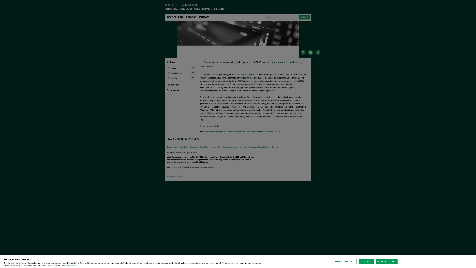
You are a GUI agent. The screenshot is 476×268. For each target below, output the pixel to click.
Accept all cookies (387, 261)
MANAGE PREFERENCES (345, 261)
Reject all (366, 261)
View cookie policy (69, 265)
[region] (238, 261)
